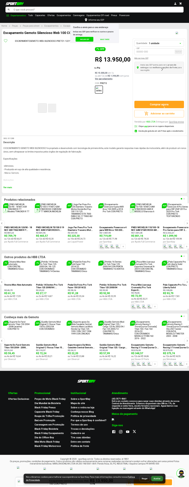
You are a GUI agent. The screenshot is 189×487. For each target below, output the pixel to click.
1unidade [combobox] (154, 43)
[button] (42, 108)
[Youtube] (129, 432)
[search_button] (8, 10)
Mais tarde (104, 39)
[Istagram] (122, 432)
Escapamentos (64, 15)
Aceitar (157, 478)
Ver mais (7, 187)
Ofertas (51, 15)
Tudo (30, 15)
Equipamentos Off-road (98, 15)
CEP (138, 48)
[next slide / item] (162, 69)
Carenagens (78, 15)
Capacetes (40, 15)
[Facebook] (115, 432)
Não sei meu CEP (141, 58)
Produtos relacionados (19, 199)
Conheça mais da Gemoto (21, 317)
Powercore (124, 15)
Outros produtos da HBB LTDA (24, 257)
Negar (145, 478)
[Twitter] (136, 432)
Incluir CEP (84, 39)
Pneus (114, 15)
